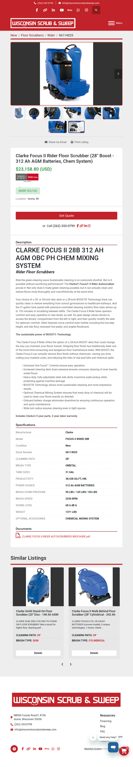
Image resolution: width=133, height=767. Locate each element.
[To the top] (14, 748)
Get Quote (66, 216)
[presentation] (62, 664)
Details (38, 653)
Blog (102, 726)
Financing (105, 721)
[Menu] (111, 23)
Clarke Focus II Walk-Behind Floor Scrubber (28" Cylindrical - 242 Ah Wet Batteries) (38, 614)
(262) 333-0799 (45, 3)
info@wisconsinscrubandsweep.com (80, 3)
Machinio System (93, 748)
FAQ (102, 731)
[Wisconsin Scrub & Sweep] (66, 699)
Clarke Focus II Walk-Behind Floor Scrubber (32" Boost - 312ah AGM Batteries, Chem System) (93, 614)
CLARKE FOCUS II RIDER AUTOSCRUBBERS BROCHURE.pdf (56, 536)
